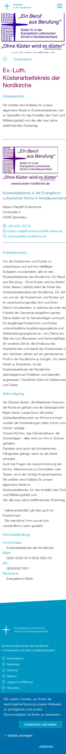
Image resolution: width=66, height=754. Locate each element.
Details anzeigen (20, 735)
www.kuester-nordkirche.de (26, 236)
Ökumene (13, 687)
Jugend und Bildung (20, 682)
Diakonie (12, 670)
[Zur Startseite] (17, 9)
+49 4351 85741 (18, 226)
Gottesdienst (15, 658)
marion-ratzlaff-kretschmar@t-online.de (34, 231)
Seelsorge (13, 664)
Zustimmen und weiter (40, 724)
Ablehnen (46, 746)
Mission (12, 676)
